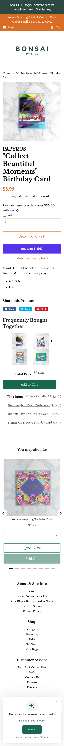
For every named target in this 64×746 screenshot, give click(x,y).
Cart (58, 27)
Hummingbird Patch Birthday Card (31, 405)
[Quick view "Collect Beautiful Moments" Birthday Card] (19, 341)
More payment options (32, 258)
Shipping (9, 196)
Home (6, 73)
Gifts (32, 639)
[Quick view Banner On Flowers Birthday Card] (41, 357)
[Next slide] (60, 513)
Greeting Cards (32, 629)
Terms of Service (32, 606)
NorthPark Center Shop (32, 667)
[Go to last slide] (3, 513)
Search (32, 591)
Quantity (9, 215)
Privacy (32, 687)
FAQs (32, 672)
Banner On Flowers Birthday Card (30, 422)
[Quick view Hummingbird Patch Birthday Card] (41, 341)
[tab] (11, 568)
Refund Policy (32, 611)
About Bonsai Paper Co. (32, 596)
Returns (32, 682)
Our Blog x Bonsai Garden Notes (32, 601)
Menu (11, 27)
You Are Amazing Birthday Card (32, 519)
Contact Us (32, 677)
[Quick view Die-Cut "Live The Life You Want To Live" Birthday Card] (19, 357)
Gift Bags (32, 649)
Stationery (32, 634)
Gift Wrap (32, 644)
